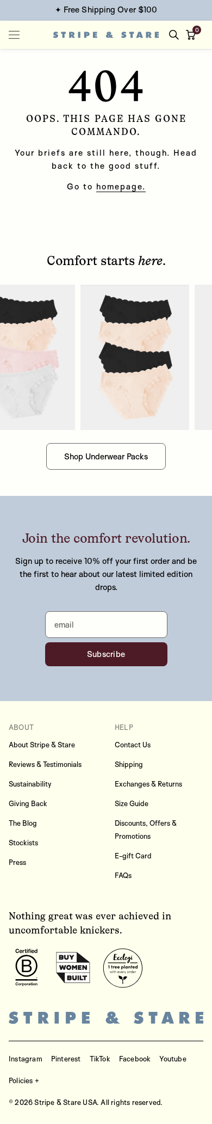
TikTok (100, 1058)
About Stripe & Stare (42, 744)
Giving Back (28, 803)
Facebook (135, 1058)
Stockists (23, 842)
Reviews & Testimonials (45, 764)
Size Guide (131, 803)
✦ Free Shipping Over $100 (106, 9)
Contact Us (133, 744)
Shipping (129, 764)
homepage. (121, 186)
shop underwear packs (106, 456)
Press (17, 862)
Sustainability (30, 783)
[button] (193, 35)
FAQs (123, 875)
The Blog (23, 823)
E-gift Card (133, 855)
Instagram (25, 1058)
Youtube (172, 1058)
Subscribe (106, 654)
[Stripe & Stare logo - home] (106, 35)
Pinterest (66, 1058)
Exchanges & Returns (148, 783)
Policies (21, 1080)
